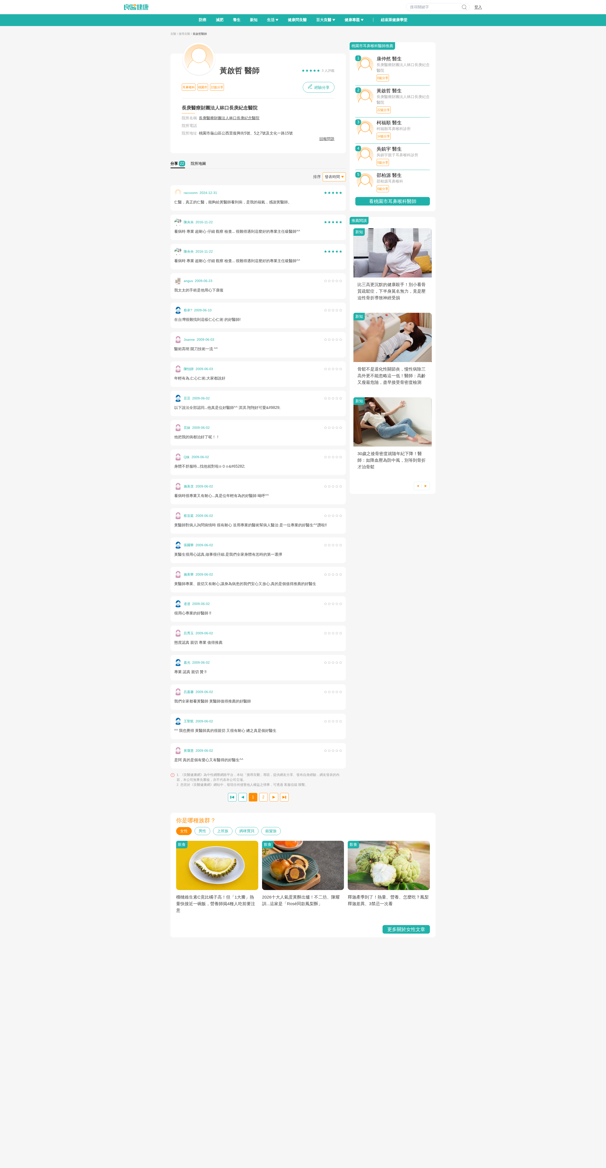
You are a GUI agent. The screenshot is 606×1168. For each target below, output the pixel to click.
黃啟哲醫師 (200, 34)
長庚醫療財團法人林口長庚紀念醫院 (229, 118)
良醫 (173, 34)
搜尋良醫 (184, 34)
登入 (478, 7)
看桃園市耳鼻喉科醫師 (392, 201)
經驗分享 (321, 87)
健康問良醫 (297, 20)
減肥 (219, 20)
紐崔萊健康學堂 (394, 20)
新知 (254, 20)
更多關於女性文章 (406, 929)
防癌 (202, 20)
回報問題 (326, 139)
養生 (237, 20)
